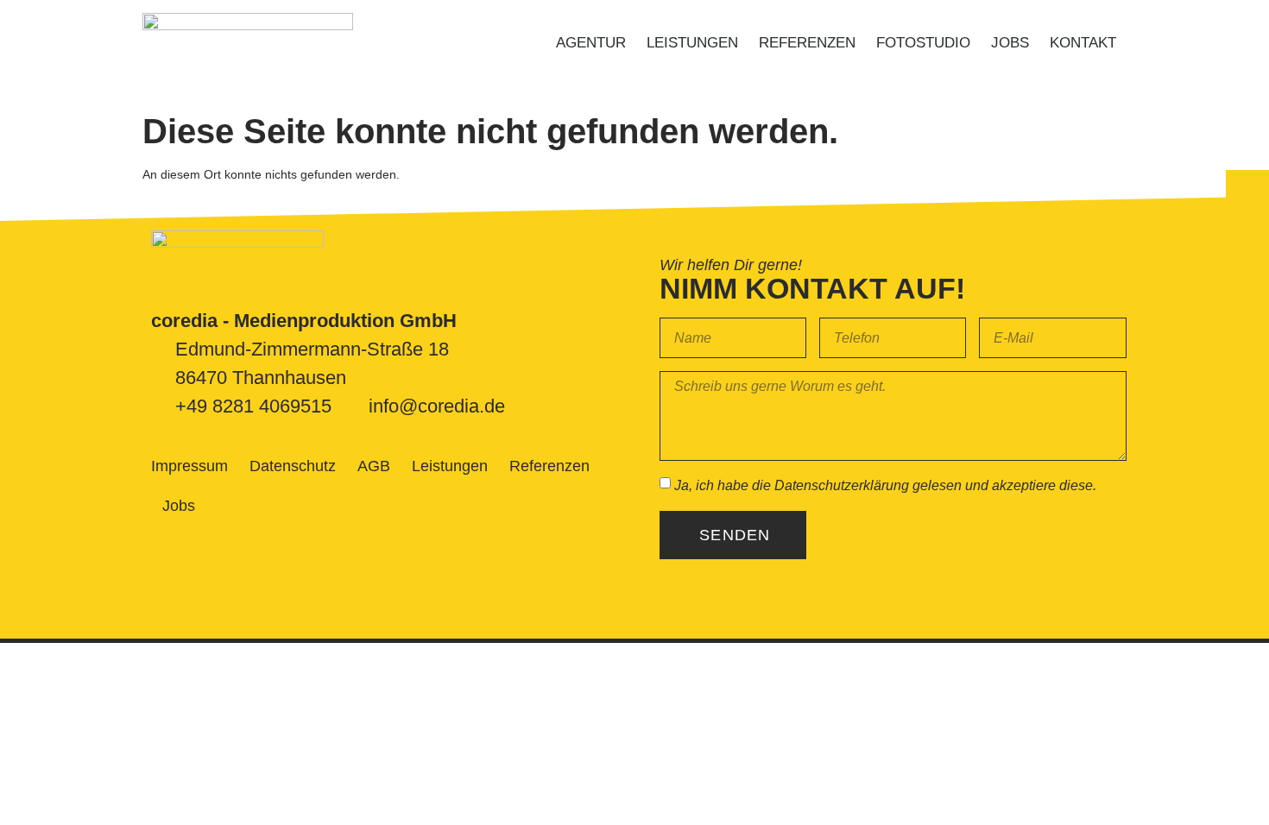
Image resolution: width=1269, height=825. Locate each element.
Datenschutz (292, 466)
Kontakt (1083, 43)
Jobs (1010, 43)
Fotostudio (923, 43)
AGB (373, 466)
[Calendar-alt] (1247, 242)
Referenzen (807, 43)
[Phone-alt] (1247, 191)
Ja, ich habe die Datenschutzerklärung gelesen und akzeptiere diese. (885, 485)
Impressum (189, 466)
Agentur (591, 43)
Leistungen (692, 43)
